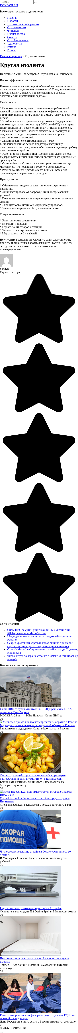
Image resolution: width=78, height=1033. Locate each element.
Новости (12, 20)
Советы (12, 37)
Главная (12, 17)
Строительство (16, 27)
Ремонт (11, 46)
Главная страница (11, 56)
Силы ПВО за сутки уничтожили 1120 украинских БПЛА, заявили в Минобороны (38, 631)
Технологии (14, 43)
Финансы (13, 30)
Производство (16, 33)
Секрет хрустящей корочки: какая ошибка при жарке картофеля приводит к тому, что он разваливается (40, 644)
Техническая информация (23, 24)
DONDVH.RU (9, 5)
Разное (11, 50)
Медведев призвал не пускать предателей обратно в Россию (37, 725)
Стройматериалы (17, 40)
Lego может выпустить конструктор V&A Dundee (30, 908)
